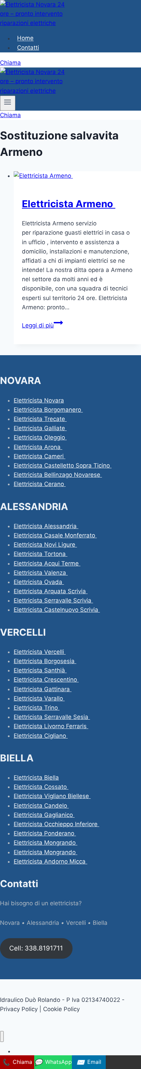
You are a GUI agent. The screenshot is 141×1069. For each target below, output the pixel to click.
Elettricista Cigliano (41, 735)
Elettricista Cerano (40, 484)
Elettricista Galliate (40, 428)
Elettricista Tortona (40, 553)
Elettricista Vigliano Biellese (52, 796)
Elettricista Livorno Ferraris (51, 726)
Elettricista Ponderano (45, 833)
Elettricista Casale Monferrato (55, 535)
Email (88, 1062)
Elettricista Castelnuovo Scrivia (57, 609)
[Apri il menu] (7, 103)
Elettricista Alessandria (46, 526)
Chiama (10, 62)
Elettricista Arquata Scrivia (51, 591)
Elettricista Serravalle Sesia (52, 716)
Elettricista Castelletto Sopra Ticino (63, 465)
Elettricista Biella (36, 777)
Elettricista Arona (38, 447)
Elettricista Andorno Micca (50, 861)
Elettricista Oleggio (40, 437)
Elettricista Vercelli (40, 651)
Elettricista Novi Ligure (45, 544)
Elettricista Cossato (41, 786)
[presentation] (77, 176)
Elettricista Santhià (40, 670)
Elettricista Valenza (41, 572)
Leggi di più (42, 325)
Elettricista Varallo (39, 698)
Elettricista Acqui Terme (47, 563)
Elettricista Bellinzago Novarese (58, 474)
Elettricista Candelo (41, 805)
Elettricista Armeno (68, 204)
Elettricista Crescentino (46, 679)
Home (25, 38)
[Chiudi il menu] (2, 1036)
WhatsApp (53, 1062)
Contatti (28, 47)
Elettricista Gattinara (43, 689)
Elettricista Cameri (39, 456)
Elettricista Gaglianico (44, 814)
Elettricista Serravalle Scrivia (53, 600)
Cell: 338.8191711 (36, 948)
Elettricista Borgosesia (45, 661)
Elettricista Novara (39, 400)
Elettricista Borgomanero (48, 409)
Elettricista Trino (37, 707)
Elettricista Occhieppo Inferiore (56, 824)
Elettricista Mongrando (45, 842)
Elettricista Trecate (40, 418)
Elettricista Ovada (39, 582)
